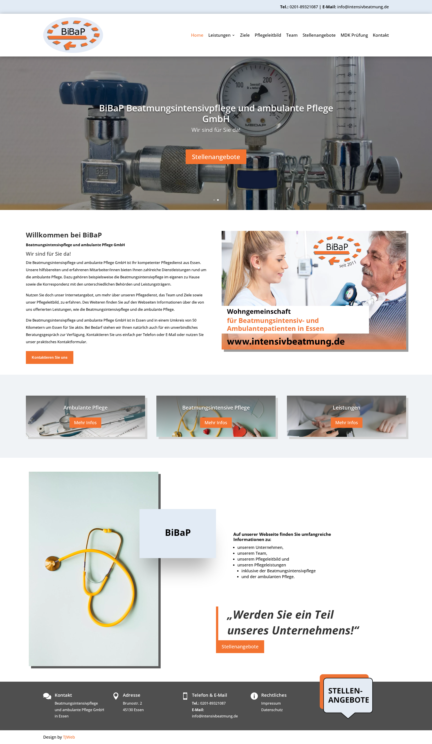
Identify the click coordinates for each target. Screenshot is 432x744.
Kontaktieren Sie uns (50, 357)
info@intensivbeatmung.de (215, 716)
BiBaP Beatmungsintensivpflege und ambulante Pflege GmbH (216, 113)
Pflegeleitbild (268, 36)
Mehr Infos (85, 422)
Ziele (245, 36)
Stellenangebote (319, 36)
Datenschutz (272, 709)
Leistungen (219, 36)
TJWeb (69, 737)
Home (197, 36)
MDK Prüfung (354, 36)
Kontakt (381, 36)
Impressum (271, 703)
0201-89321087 (304, 6)
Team (292, 36)
